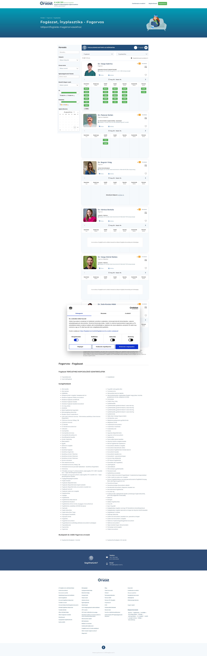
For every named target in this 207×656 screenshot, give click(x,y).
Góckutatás (110, 399)
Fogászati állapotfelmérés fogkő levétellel (73, 485)
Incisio (109, 431)
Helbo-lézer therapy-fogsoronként (116, 416)
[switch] (94, 340)
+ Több (86, 108)
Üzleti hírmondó (109, 590)
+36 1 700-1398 (113, 557)
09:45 (115, 95)
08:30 (86, 92)
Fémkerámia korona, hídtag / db (71, 464)
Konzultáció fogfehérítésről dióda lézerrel (119, 450)
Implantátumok (111, 428)
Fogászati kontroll (67, 489)
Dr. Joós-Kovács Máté (107, 304)
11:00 (124, 95)
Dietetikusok (62, 617)
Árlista (102, 75)
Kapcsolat (130, 588)
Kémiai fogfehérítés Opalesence (116, 443)
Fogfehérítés (65, 497)
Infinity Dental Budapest (104, 168)
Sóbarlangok (85, 605)
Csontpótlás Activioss (68, 433)
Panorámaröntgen (112, 483)
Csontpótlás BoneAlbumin (69, 435)
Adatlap (112, 75)
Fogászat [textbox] (87, 54)
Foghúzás (64, 508)
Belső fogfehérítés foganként (70, 410)
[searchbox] (67, 76)
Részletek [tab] (103, 313)
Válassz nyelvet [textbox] (64, 85)
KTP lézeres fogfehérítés (114, 460)
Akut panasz (65, 391)
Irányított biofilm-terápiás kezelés (116, 441)
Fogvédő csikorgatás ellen (114, 389)
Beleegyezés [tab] (79, 313)
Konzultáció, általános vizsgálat (116, 445)
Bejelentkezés (153, 3)
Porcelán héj (110, 491)
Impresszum (108, 602)
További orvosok (63, 602)
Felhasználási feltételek (110, 607)
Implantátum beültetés (113, 426)
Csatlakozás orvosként (138, 3)
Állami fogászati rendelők (65, 614)
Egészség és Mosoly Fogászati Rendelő (107, 69)
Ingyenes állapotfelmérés (114, 433)
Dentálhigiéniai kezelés (68, 437)
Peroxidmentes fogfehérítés (115, 489)
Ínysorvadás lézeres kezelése (115, 439)
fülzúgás (140, 614)
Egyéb (63, 443)
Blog (106, 588)
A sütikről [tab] (128, 313)
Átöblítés (64, 408)
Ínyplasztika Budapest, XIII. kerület (116, 540)
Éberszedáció (65, 441)
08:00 (86, 88)
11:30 (86, 102)
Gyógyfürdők (85, 595)
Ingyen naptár (131, 605)
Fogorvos (49, 18)
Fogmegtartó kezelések (68, 514)
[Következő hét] (145, 79)
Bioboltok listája (85, 592)
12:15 (115, 102)
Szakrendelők (62, 622)
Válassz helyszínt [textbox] (64, 60)
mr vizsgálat (140, 616)
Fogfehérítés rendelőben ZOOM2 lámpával (74, 506)
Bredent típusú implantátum (70, 414)
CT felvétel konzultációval (69, 426)
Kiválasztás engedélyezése (103, 346)
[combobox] (69, 60)
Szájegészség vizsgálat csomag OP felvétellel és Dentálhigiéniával (126, 508)
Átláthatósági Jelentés (133, 600)
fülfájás (139, 618)
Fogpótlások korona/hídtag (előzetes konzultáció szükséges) (79, 523)
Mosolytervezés (111, 471)
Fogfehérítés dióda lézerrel (69, 499)
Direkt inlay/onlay (67, 439)
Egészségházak (85, 602)
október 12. (121, 195)
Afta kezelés (65, 389)
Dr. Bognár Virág (105, 162)
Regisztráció (162, 3)
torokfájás (143, 612)
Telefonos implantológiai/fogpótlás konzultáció (120, 520)
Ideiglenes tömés (112, 422)
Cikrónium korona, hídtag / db (70, 420)
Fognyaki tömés (66, 516)
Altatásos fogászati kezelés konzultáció (73, 404)
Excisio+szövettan (67, 460)
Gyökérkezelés (111, 403)
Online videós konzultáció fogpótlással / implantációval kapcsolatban (126, 475)
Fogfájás (64, 495)
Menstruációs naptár (87, 618)
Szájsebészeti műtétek (113, 512)
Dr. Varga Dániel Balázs (107, 257)
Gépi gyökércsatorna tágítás (115, 393)
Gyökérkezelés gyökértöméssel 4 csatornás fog (120, 412)
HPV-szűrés (84, 609)
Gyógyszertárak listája (87, 590)
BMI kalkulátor (85, 621)
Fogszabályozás (66, 377)
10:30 (86, 98)
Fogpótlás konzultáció (68, 520)
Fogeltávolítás (66, 493)
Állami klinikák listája (64, 612)
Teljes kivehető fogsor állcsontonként (117, 525)
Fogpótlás (65, 518)
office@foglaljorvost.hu (116, 564)
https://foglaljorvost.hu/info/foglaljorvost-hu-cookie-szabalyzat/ (99, 331)
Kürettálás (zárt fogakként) (115, 462)
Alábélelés (65, 393)
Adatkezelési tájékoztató (87, 626)
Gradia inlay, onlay (112, 401)
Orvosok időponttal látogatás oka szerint (68, 605)
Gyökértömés (111, 414)
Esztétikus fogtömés (68, 452)
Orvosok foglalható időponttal (66, 600)
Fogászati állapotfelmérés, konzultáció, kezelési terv (76, 487)
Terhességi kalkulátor (110, 595)
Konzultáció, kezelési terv (114, 454)
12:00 (105, 98)
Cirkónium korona (67, 422)
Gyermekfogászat (67, 379)
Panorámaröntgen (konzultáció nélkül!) (118, 485)
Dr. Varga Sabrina (105, 64)
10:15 (115, 98)
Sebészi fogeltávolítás (113, 501)
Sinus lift (109, 504)
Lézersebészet (111, 466)
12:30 (86, 105)
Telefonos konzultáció (113, 523)
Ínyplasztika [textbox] (122, 54)
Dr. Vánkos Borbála (106, 210)
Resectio (109, 497)
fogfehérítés (136, 612)
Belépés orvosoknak (86, 623)
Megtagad (80, 346)
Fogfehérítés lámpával (68, 501)
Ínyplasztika (110, 437)
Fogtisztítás (65, 527)
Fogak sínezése (66, 480)
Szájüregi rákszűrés (112, 514)
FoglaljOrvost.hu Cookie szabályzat (90, 628)
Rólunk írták (108, 609)
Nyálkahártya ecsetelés (113, 473)
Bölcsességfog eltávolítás (69, 412)
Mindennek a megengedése (126, 346)
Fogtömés (65, 529)
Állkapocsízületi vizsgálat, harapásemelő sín (74, 395)
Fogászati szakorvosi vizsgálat (70, 491)
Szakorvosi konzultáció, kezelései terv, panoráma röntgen (123, 516)
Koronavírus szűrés (63, 592)
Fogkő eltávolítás (67, 510)
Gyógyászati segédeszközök (65, 619)
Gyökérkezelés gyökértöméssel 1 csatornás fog (120, 405)
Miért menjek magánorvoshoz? (89, 630)
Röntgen (109, 499)
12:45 (124, 102)
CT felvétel (65, 424)
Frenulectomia (111, 391)
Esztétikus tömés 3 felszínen (70, 458)
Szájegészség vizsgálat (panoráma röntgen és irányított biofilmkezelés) (127, 510)
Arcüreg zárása (66, 406)
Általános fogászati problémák (70, 399)
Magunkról (84, 633)
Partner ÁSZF (108, 597)
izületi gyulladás (132, 616)
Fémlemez (65, 469)
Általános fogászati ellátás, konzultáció (73, 397)
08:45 (105, 88)
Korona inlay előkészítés (114, 458)
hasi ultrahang (131, 619)
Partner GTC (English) (110, 600)
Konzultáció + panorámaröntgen (116, 456)
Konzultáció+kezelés (113, 452)
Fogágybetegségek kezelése (70, 478)
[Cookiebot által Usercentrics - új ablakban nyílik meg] (131, 308)
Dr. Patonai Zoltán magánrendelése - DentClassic (110, 120)
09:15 (105, 92)
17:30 (143, 92)
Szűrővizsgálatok (63, 597)
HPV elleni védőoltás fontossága (89, 612)
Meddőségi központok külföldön (66, 595)
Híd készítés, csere (112, 418)
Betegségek (84, 588)
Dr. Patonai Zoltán (105, 115)
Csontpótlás (65, 431)
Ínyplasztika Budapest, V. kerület (71, 540)
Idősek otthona (85, 600)
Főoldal (42, 18)
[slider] (60, 92)
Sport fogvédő (111, 506)
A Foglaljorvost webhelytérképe (66, 588)
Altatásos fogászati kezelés (69, 401)
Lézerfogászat (111, 464)
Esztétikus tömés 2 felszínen (70, 456)
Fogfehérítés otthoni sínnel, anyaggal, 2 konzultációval (77, 504)
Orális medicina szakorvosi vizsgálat (117, 477)
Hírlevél (106, 592)
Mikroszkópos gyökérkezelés (115, 469)
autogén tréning (133, 618)
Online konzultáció (63, 590)
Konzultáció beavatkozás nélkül (116, 447)
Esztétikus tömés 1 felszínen (70, 454)
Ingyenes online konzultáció (115, 435)
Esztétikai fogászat (67, 450)
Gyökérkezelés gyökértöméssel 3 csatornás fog (120, 409)
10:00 (86, 95)
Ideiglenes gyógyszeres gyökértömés (117, 420)
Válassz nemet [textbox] (64, 68)
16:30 (143, 88)
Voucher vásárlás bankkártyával (112, 612)
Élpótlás (64, 447)
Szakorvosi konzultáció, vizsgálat (116, 518)
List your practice (132, 592)
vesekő (146, 616)
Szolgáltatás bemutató (133, 595)
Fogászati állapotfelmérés (69, 483)
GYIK (106, 605)
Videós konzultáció (112, 529)
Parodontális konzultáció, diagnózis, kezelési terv (121, 487)
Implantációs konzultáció (114, 424)
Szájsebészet (110, 377)
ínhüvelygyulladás (132, 614)
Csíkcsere (64, 428)
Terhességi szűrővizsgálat (114, 527)
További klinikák (62, 609)
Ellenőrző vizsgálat (67, 445)
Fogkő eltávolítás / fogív (69, 512)
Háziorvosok (85, 597)
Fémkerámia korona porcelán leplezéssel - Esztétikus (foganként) (80, 466)
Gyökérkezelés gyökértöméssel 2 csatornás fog (120, 407)
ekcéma (130, 612)
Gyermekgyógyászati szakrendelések (91, 607)
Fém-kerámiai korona (68, 462)
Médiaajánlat (131, 597)
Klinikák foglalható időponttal (66, 607)
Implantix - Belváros (103, 215)
